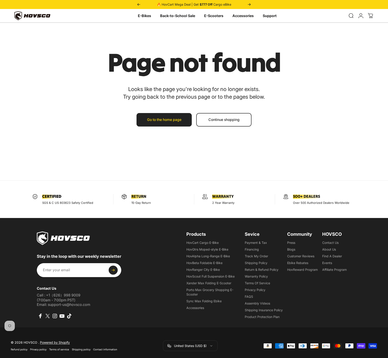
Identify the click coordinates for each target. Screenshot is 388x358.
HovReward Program (302, 269)
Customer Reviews (300, 256)
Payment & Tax (256, 243)
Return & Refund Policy (261, 269)
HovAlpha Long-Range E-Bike (208, 256)
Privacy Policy (255, 290)
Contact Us (330, 243)
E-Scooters (213, 15)
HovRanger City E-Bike (203, 269)
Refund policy (19, 349)
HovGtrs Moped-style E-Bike (207, 249)
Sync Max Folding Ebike (204, 301)
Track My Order (256, 256)
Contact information (105, 349)
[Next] (249, 4)
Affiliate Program (334, 269)
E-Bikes (144, 15)
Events (327, 263)
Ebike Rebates (297, 263)
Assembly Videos (257, 303)
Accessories (243, 15)
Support (270, 15)
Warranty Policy (256, 276)
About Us (329, 249)
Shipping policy (81, 349)
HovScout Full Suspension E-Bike (210, 276)
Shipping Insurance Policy (264, 310)
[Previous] (139, 4)
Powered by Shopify (55, 342)
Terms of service (59, 349)
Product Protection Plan (262, 317)
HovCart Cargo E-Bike (202, 243)
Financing (252, 249)
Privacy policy (38, 349)
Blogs (291, 249)
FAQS (249, 296)
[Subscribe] (113, 270)
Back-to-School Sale (177, 15)
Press (291, 243)
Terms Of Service (257, 283)
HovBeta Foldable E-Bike (204, 263)
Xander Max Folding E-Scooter (208, 283)
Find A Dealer (332, 256)
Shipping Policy (256, 263)
